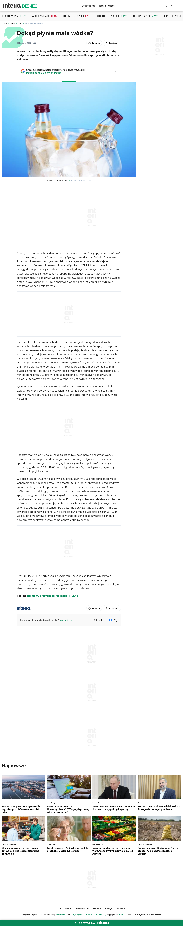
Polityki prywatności (78, 914)
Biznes (12, 23)
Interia (4, 23)
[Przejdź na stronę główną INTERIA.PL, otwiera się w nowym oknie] (12, 5)
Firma (20, 23)
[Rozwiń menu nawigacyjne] (178, 5)
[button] (113, 5)
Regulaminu (61, 914)
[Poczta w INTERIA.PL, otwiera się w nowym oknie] (172, 5)
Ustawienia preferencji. (97, 915)
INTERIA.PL (122, 914)
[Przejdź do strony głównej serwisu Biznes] (29, 5)
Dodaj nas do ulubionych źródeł (55, 72)
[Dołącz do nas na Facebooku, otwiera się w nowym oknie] (110, 620)
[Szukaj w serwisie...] (166, 5)
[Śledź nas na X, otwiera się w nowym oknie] (115, 620)
